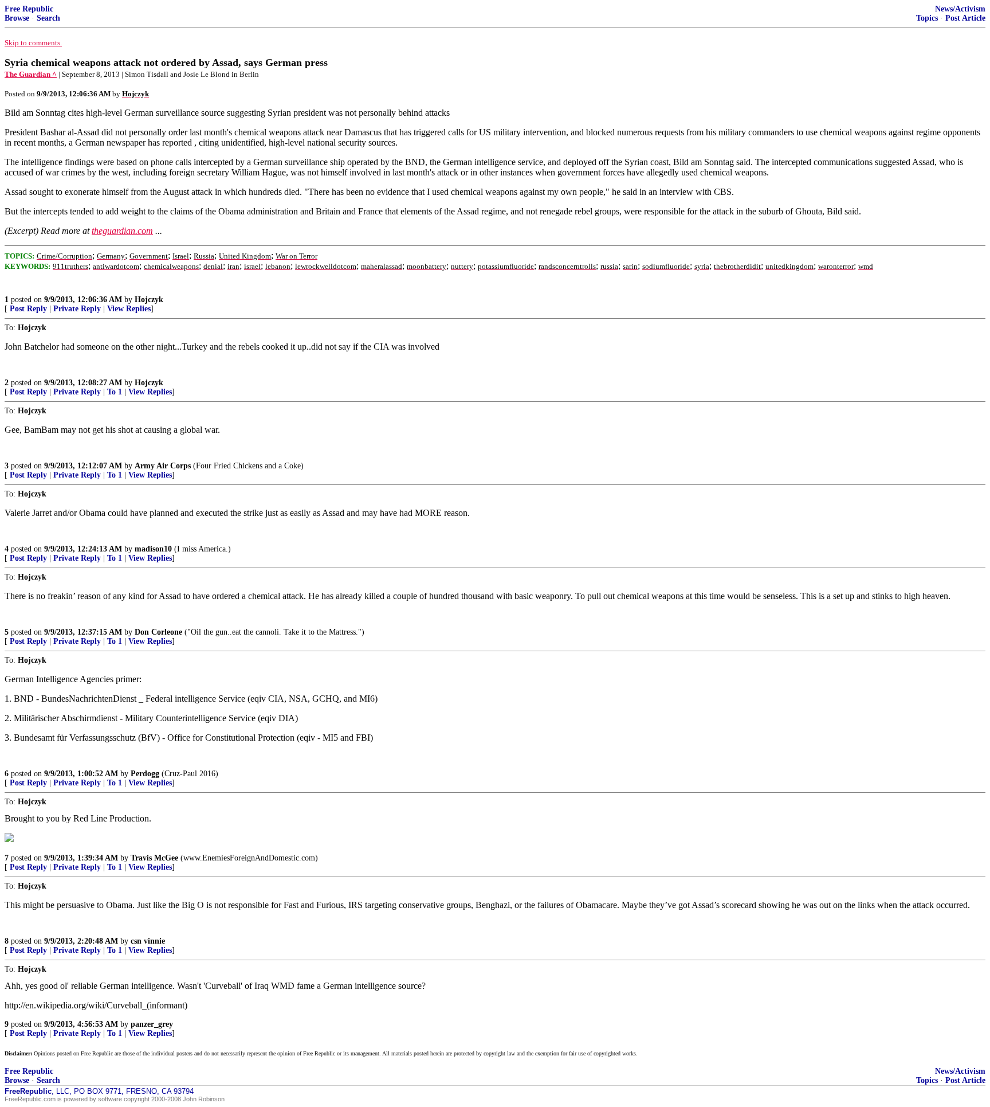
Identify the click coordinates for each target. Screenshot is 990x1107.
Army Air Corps (163, 465)
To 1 (114, 392)
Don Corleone (158, 632)
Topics (927, 18)
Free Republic (29, 9)
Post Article (965, 18)
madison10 (153, 549)
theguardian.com (122, 231)
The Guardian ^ (31, 74)
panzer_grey (152, 1024)
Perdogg (145, 773)
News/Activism (960, 9)
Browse (17, 18)
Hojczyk (149, 299)
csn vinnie (148, 941)
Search (48, 18)
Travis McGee (154, 858)
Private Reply (77, 308)
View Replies (129, 308)
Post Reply (28, 308)
